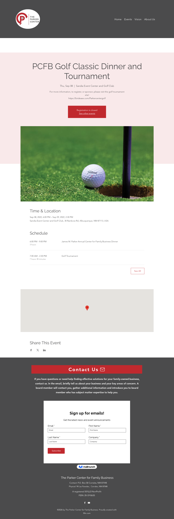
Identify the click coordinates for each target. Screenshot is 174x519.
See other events (87, 113)
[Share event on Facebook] (31, 350)
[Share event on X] (37, 350)
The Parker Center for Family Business (87, 477)
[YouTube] (89, 502)
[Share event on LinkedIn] (44, 350)
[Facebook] (84, 502)
